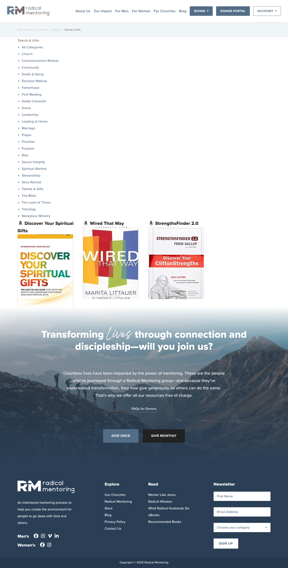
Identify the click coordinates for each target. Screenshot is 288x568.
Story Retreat (31, 182)
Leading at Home (34, 121)
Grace (26, 108)
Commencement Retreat (40, 60)
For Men (122, 11)
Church (27, 54)
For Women (141, 11)
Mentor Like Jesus (162, 494)
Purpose (28, 148)
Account (265, 11)
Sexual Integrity (33, 162)
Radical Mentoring (27, 30)
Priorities (28, 141)
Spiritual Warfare (34, 168)
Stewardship (31, 175)
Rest (25, 155)
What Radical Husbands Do (168, 508)
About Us (82, 11)
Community (30, 67)
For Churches (165, 11)
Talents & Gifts (32, 189)
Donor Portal (232, 11)
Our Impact (103, 11)
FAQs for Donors (144, 408)
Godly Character (34, 101)
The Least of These (36, 202)
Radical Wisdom (160, 501)
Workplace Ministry (36, 216)
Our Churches (115, 494)
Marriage (28, 128)
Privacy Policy (115, 521)
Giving (199, 11)
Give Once (121, 435)
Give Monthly (163, 435)
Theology (29, 209)
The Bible (29, 195)
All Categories (32, 47)
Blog (182, 11)
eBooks (154, 515)
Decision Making (34, 81)
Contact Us (113, 528)
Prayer (26, 135)
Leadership (30, 114)
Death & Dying (33, 74)
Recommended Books (164, 521)
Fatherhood (30, 87)
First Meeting (32, 94)
